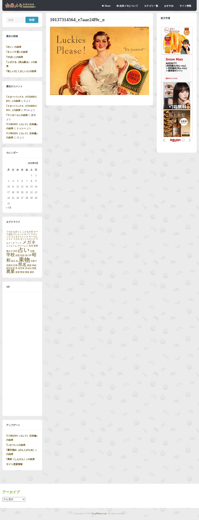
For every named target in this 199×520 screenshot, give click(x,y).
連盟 (17, 272)
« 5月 (8, 207)
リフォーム (11, 246)
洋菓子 (34, 261)
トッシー (21, 128)
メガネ (29, 242)
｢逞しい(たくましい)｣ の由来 (21, 71)
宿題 (17, 255)
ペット (18, 243)
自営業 (21, 268)
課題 (34, 268)
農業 (10, 271)
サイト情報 (185, 5)
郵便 (22, 272)
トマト (9, 239)
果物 (24, 260)
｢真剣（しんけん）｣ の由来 (20, 459)
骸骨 (32, 272)
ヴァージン (22, 246)
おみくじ (17, 232)
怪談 (22, 255)
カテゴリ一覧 (151, 5)
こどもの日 (27, 232)
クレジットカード (21, 234)
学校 (10, 254)
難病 (27, 272)
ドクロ (16, 239)
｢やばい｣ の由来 (14, 57)
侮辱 (36, 246)
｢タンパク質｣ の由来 (17, 52)
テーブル (33, 237)
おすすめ (169, 5)
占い (24, 250)
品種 (32, 251)
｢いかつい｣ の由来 (15, 445)
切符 (15, 251)
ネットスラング (27, 239)
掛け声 (28, 255)
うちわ (9, 232)
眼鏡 (29, 265)
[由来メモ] (20, 7)
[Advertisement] (22, 353)
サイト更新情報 (14, 464)
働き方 (9, 251)
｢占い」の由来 (13, 47)
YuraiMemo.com (99, 513)
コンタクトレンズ (19, 237)
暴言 (13, 261)
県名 (22, 264)
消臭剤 (9, 265)
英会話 (28, 268)
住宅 (31, 246)
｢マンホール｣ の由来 (17, 115)
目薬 (15, 265)
